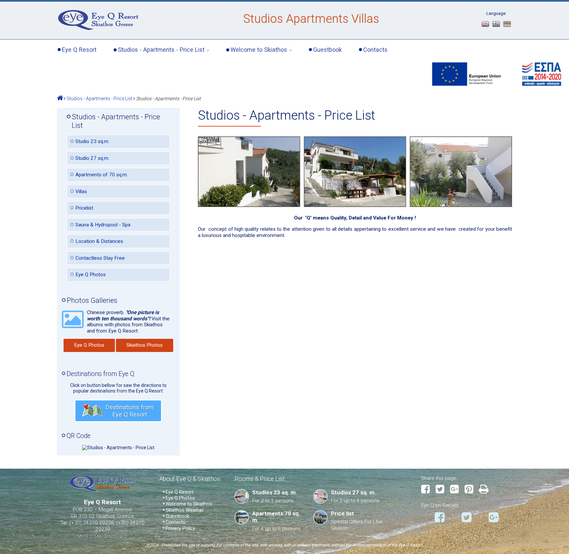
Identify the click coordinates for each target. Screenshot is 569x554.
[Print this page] (486, 489)
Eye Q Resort (79, 50)
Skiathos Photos (144, 345)
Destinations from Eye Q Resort (130, 411)
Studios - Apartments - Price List (161, 49)
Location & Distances (99, 241)
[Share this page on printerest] (471, 489)
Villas (81, 191)
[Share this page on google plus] (457, 489)
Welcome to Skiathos (258, 49)
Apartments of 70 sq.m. (101, 175)
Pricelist (84, 208)
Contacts (375, 50)
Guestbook (327, 50)
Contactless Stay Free (100, 258)
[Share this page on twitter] (442, 489)
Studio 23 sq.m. (92, 141)
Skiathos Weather (185, 510)
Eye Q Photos (90, 274)
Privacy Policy (180, 528)
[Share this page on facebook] (428, 489)
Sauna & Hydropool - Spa (102, 225)
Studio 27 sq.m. (92, 158)
